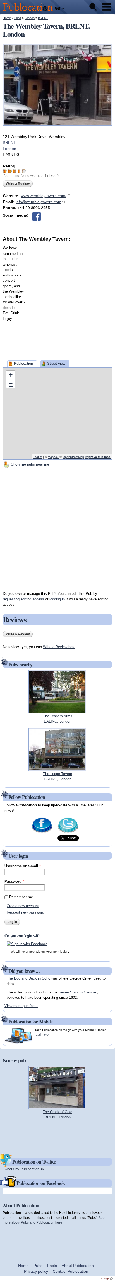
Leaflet (37, 456)
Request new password (25, 912)
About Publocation (78, 1265)
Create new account (23, 906)
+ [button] (11, 374)
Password (14, 881)
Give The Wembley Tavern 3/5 (14, 171)
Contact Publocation (70, 1271)
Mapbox (53, 456)
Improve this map (98, 457)
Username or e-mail (22, 866)
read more (42, 1034)
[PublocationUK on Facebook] (42, 833)
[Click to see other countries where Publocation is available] (60, 8)
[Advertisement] (57, 300)
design (107, 1278)
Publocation (23, 363)
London (30, 18)
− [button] (11, 383)
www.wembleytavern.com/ (45, 195)
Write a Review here (59, 647)
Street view (56, 363)
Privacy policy (36, 1271)
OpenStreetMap (73, 456)
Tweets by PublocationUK (23, 1169)
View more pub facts (21, 1006)
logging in (57, 599)
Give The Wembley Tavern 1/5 (5, 171)
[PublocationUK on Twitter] (68, 833)
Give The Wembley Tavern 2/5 (10, 171)
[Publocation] (29, 11)
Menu (106, 6)
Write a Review (18, 184)
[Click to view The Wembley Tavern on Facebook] (36, 216)
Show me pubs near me (30, 464)
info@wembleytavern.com (40, 202)
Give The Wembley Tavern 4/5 (19, 171)
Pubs (17, 18)
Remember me (21, 897)
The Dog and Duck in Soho (28, 978)
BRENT (43, 18)
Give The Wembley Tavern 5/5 (24, 171)
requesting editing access (23, 599)
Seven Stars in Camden (78, 992)
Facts (52, 1265)
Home (7, 18)
